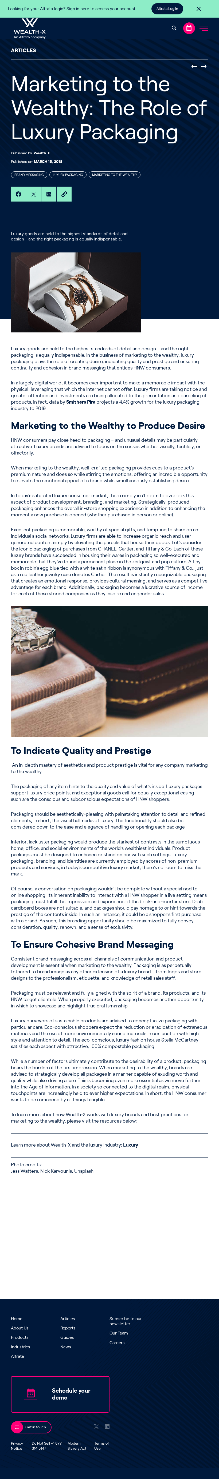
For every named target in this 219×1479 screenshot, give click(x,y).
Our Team (119, 1333)
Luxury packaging (68, 174)
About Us (20, 1328)
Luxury (130, 1145)
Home (16, 1319)
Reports (68, 1328)
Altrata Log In (167, 9)
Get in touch (35, 1427)
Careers (117, 1343)
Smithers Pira (80, 402)
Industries (20, 1347)
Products (20, 1337)
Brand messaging (29, 174)
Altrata (17, 1356)
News (65, 1347)
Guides (67, 1337)
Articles (67, 1319)
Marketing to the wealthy (114, 174)
